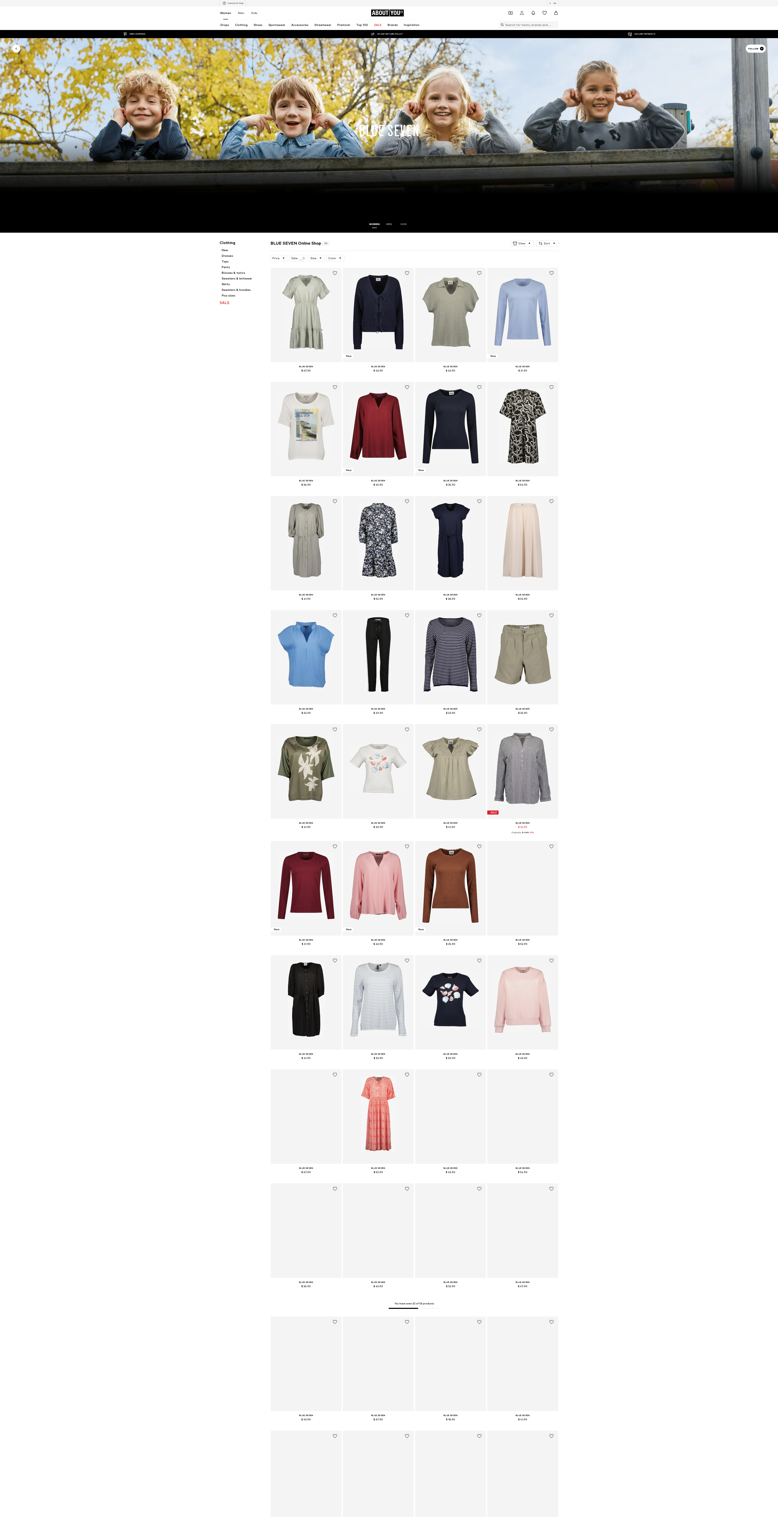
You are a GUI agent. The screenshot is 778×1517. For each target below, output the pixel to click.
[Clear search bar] (555, 24)
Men (241, 13)
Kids (254, 13)
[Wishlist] (544, 13)
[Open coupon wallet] (510, 13)
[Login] (521, 13)
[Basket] (556, 13)
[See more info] (306, 376)
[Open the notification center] (533, 13)
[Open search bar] (501, 25)
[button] (522, 243)
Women (225, 13)
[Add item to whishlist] (334, 273)
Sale (294, 258)
